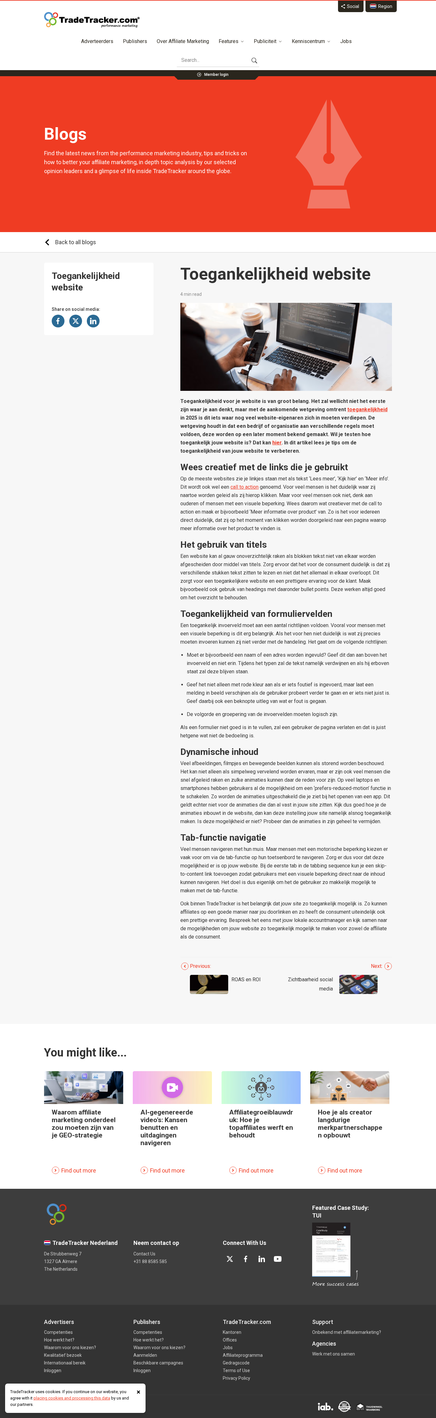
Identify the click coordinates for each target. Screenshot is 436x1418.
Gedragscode (236, 1362)
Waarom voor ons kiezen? (70, 1347)
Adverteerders (97, 41)
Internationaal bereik (65, 1362)
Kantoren (232, 1332)
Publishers (135, 41)
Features (228, 41)
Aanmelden (145, 1355)
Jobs (346, 41)
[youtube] (278, 1259)
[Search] (254, 60)
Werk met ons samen (333, 1353)
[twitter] (230, 1259)
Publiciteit (265, 41)
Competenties (58, 1332)
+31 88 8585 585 (150, 1261)
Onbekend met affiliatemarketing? (346, 1332)
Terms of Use (236, 1370)
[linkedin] (262, 1259)
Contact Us (144, 1253)
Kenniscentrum (308, 41)
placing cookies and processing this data (72, 1398)
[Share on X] (75, 321)
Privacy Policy (236, 1378)
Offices (230, 1339)
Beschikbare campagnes (158, 1362)
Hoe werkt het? (59, 1339)
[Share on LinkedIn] (93, 321)
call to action (244, 487)
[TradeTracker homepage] (92, 20)
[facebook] (246, 1259)
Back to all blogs (75, 242)
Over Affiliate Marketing (183, 41)
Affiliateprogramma (243, 1355)
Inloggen (52, 1370)
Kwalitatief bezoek (63, 1355)
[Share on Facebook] (58, 321)
